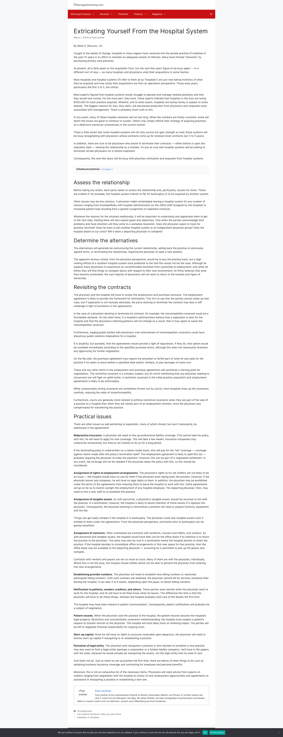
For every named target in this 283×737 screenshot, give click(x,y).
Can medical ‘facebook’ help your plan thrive (99, 714)
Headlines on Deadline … (89, 717)
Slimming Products (81, 14)
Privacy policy (217, 732)
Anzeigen (106, 169)
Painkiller (123, 14)
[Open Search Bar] (211, 14)
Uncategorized (84, 711)
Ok (205, 732)
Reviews (104, 14)
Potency (138, 14)
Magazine (157, 14)
